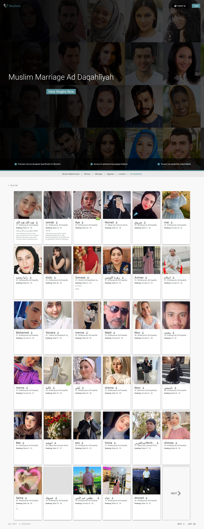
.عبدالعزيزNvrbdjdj (144, 443)
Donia (108, 443)
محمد (167, 332)
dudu (49, 277)
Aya (77, 222)
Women (87, 174)
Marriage (98, 174)
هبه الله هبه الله (25, 222)
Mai (18, 443)
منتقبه (77, 289)
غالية (48, 387)
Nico (137, 332)
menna (79, 332)
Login (196, 6)
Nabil (108, 332)
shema (109, 387)
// (16, 506)
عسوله (49, 498)
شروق (138, 222)
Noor (137, 387)
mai (166, 222)
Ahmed (139, 498)
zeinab (50, 222)
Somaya (80, 277)
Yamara (50, 332)
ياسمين (168, 387)
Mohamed (22, 332)
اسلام (167, 277)
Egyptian (110, 174)
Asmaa (138, 277)
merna (20, 387)
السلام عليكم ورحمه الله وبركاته (27, 231)
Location (122, 174)
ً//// (17, 509)
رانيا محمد (22, 277)
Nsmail (109, 222)
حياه (107, 498)
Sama (19, 498)
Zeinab (48, 231)
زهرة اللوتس (112, 277)
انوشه (49, 443)
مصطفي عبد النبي (85, 498)
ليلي (77, 387)
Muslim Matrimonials (70, 174)
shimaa (169, 443)
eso (77, 443)
